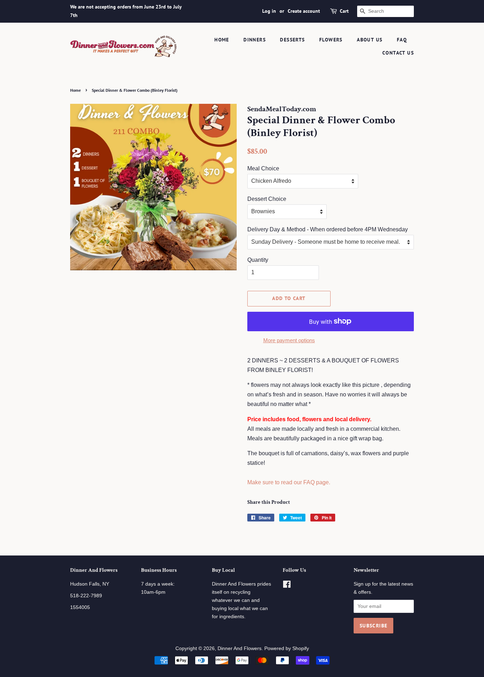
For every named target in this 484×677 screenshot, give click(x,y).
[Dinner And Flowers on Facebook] (287, 585)
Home (221, 39)
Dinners (254, 39)
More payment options (289, 340)
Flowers (331, 39)
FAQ (402, 39)
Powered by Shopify (286, 648)
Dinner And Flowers (239, 648)
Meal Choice (263, 168)
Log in (269, 11)
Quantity (257, 260)
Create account (304, 11)
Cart (344, 11)
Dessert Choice (266, 199)
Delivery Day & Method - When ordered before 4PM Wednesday (327, 229)
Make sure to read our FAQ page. (288, 482)
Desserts (292, 39)
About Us (369, 39)
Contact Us (398, 53)
